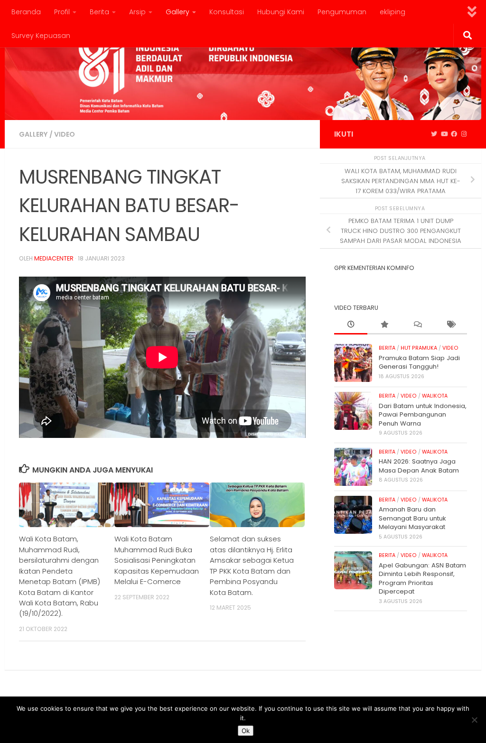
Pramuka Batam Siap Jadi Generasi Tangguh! (419, 362)
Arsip (137, 12)
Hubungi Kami (280, 12)
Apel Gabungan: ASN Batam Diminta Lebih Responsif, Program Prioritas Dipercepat (422, 578)
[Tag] (450, 325)
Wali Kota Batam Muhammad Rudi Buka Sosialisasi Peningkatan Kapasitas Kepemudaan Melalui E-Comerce (156, 560)
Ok (246, 730)
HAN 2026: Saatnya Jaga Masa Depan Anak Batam (419, 465)
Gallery (177, 12)
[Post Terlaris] (384, 325)
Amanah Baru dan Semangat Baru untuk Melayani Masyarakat (412, 518)
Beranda (26, 12)
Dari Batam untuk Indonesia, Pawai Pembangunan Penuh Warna (423, 414)
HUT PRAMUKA (419, 348)
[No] (474, 719)
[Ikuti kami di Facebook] (454, 134)
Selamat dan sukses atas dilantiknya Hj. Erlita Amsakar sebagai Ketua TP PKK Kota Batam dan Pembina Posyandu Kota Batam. (252, 565)
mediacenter (54, 258)
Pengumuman (342, 12)
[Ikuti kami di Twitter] (434, 134)
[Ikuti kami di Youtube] (444, 134)
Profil (62, 12)
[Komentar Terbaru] (417, 325)
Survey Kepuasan (40, 35)
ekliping (392, 12)
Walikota (435, 395)
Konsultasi (226, 12)
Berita (99, 12)
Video (64, 134)
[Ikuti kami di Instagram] (464, 134)
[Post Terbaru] (350, 325)
